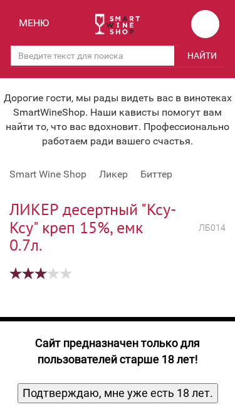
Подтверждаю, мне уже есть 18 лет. (118, 392)
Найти (202, 56)
